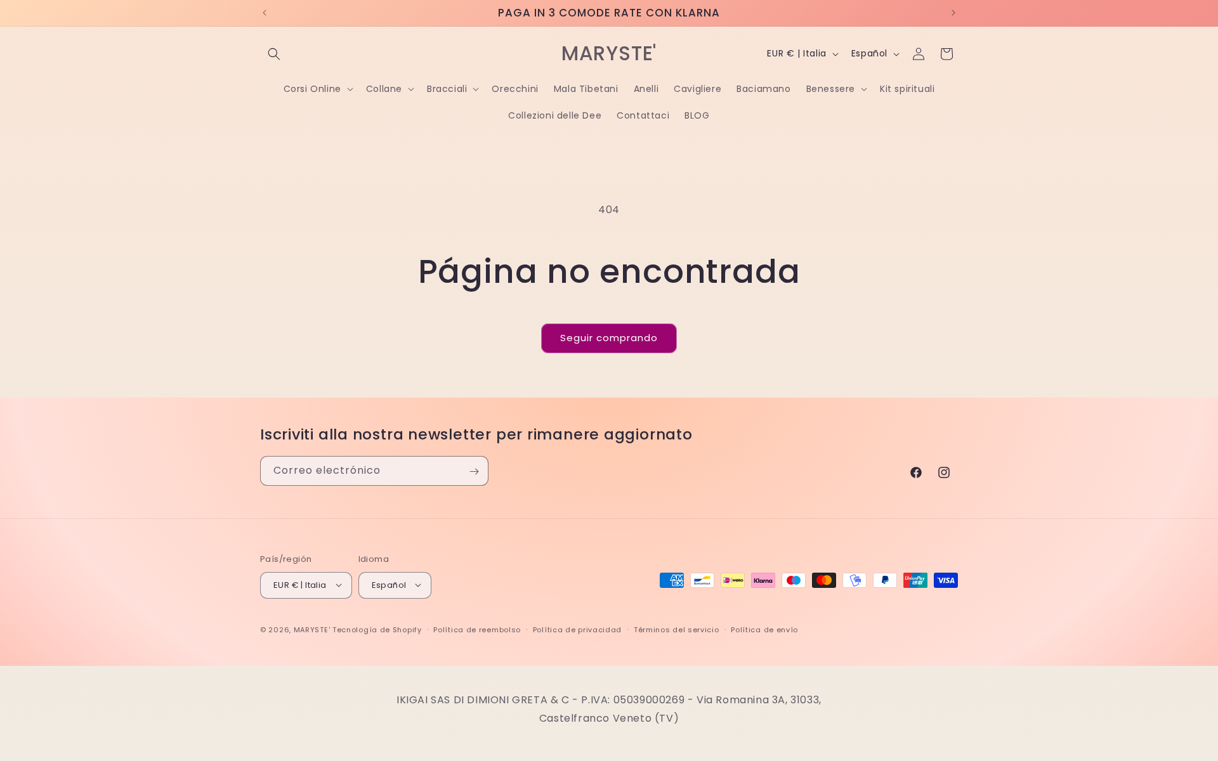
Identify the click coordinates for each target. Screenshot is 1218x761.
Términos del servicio (676, 629)
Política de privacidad (577, 629)
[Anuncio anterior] (264, 13)
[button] (274, 54)
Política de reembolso (477, 629)
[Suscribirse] (474, 471)
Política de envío (764, 629)
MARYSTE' (312, 629)
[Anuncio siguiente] (953, 13)
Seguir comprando (609, 337)
